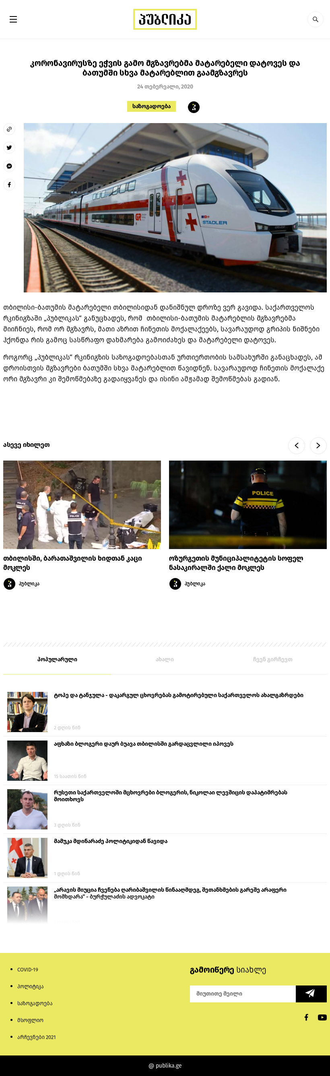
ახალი (165, 659)
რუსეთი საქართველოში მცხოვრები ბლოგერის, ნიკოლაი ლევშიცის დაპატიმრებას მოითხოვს (170, 796)
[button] (315, 19)
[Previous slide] (296, 445)
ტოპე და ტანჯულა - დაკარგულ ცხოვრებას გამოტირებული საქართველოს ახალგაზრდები (178, 695)
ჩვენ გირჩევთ (273, 659)
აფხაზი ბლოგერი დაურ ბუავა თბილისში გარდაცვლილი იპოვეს (143, 744)
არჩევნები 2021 (36, 1037)
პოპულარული (57, 659)
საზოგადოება (151, 106)
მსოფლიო (30, 1020)
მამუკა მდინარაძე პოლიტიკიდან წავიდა (110, 841)
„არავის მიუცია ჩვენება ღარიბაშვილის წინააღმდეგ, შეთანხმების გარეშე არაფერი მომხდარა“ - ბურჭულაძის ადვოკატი (170, 893)
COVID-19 (27, 970)
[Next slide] (318, 445)
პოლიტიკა (30, 986)
